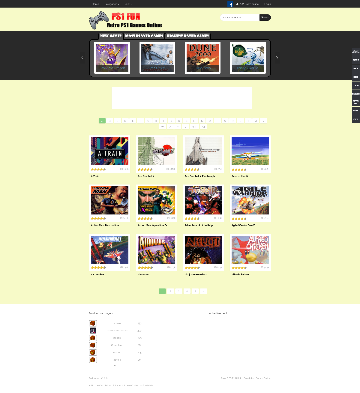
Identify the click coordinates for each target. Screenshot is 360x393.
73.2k (125, 267)
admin (117, 323)
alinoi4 (117, 359)
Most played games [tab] (144, 36)
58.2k (172, 218)
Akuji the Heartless (196, 274)
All (203, 126)
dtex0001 (117, 352)
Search (265, 17)
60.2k (266, 169)
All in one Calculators (100, 385)
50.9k (219, 218)
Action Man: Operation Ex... (153, 225)
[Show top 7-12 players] (115, 366)
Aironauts (143, 274)
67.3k (219, 267)
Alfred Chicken (240, 274)
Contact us (136, 385)
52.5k (266, 267)
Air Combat (97, 274)
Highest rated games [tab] (188, 36)
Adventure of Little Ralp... (199, 225)
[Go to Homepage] (126, 27)
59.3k (125, 169)
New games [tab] (111, 36)
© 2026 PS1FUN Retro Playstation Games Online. (246, 378)
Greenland (117, 345)
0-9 (194, 126)
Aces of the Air (240, 176)
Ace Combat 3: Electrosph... (201, 176)
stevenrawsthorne (117, 330)
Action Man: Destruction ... (106, 225)
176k (220, 169)
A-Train (95, 176)
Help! (127, 4)
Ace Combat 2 (146, 176)
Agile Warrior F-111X (243, 225)
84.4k (125, 218)
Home (95, 4)
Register (269, 4)
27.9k (172, 267)
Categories (111, 4)
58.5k (266, 218)
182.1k (172, 169)
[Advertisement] (181, 97)
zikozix (117, 337)
